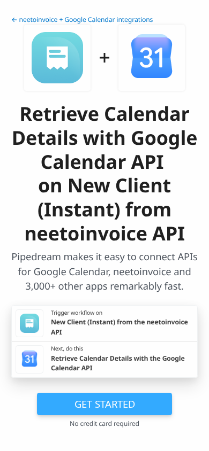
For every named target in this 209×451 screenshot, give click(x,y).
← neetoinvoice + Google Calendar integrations (82, 19)
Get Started (104, 403)
